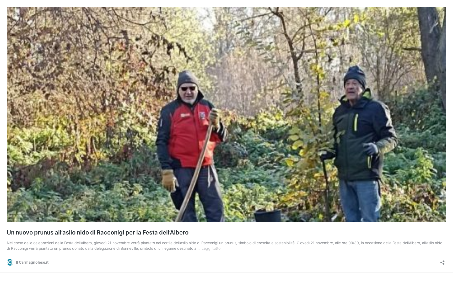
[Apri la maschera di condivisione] (442, 261)
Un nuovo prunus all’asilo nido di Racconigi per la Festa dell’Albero (97, 232)
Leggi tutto (211, 248)
